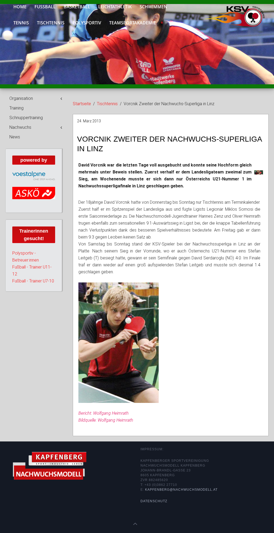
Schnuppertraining (26, 117)
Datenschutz (153, 501)
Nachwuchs (20, 127)
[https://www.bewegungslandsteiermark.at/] (33, 196)
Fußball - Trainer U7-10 (33, 287)
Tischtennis (50, 23)
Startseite (82, 103)
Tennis (21, 23)
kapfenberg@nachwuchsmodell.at (181, 490)
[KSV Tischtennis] (230, 12)
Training (16, 108)
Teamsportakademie (132, 23)
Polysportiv (87, 23)
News (14, 136)
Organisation (21, 98)
